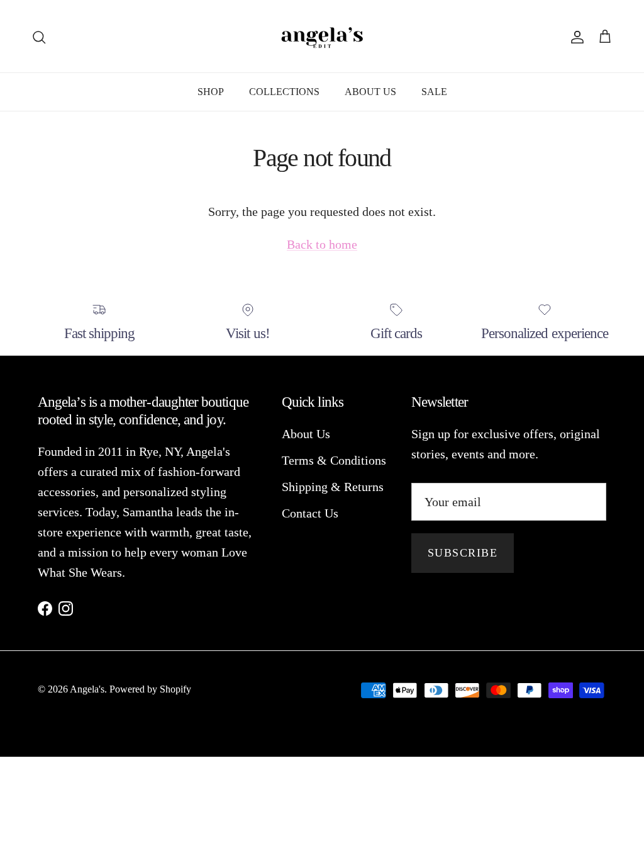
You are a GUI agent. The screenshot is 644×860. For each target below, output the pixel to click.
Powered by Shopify (150, 689)
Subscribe (462, 552)
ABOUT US (370, 91)
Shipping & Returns (333, 487)
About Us (306, 434)
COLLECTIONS (284, 91)
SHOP (210, 91)
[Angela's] (322, 36)
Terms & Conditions (334, 460)
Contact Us (310, 513)
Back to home (322, 244)
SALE (434, 91)
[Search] (39, 36)
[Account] (575, 36)
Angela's (87, 689)
